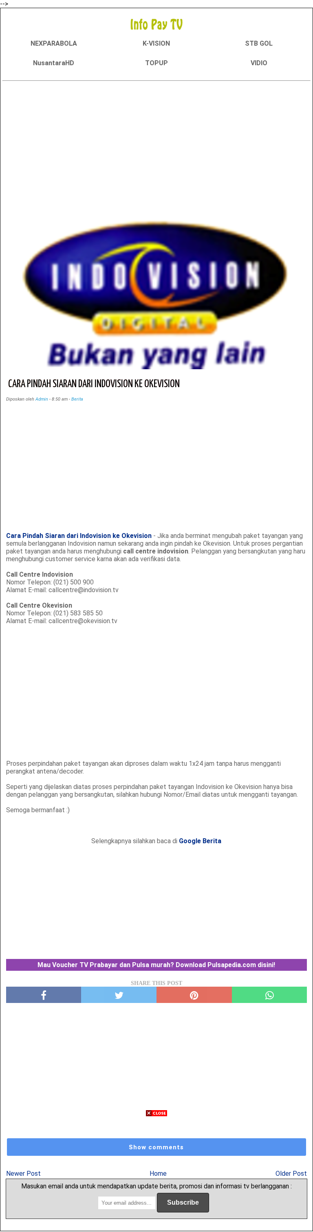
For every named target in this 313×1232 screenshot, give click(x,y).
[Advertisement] (156, 141)
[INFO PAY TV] (156, 24)
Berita (77, 399)
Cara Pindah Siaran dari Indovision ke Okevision (79, 536)
